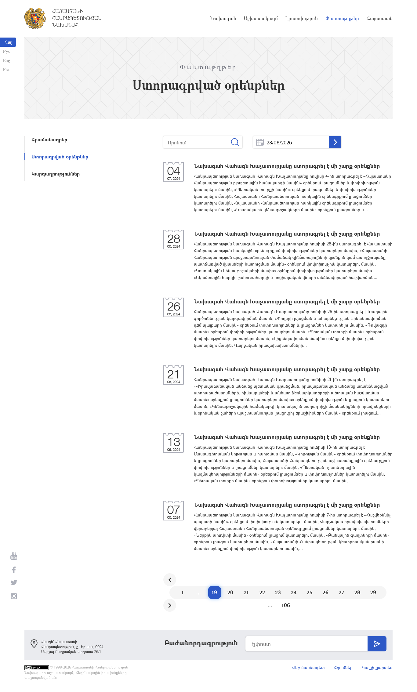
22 (262, 592)
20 (230, 592)
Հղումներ (343, 667)
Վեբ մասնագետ (308, 667)
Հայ (9, 42)
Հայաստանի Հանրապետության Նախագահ (77, 18)
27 (341, 592)
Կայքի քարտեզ (377, 667)
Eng (6, 60)
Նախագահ (223, 18)
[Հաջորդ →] (169, 605)
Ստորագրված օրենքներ (59, 156)
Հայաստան (380, 18)
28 (357, 592)
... (260, 142)
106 (286, 605)
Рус (6, 51)
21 (246, 592)
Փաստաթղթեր (342, 18)
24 (294, 592)
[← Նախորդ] (169, 579)
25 (310, 592)
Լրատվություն (301, 18)
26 (325, 592)
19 (214, 592)
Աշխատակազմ (261, 18)
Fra (6, 69)
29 (373, 592)
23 (278, 592)
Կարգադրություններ (55, 173)
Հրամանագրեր (49, 139)
